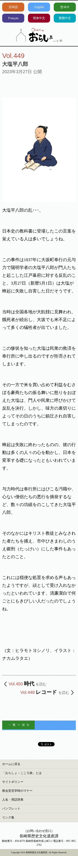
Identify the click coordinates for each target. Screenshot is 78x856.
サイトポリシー (12, 781)
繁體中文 (65, 18)
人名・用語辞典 (12, 799)
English (39, 7)
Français (13, 18)
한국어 (64, 7)
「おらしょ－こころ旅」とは (22, 773)
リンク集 (8, 817)
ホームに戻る (11, 764)
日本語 (13, 7)
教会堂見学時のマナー (17, 790)
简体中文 (39, 18)
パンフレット (11, 808)
